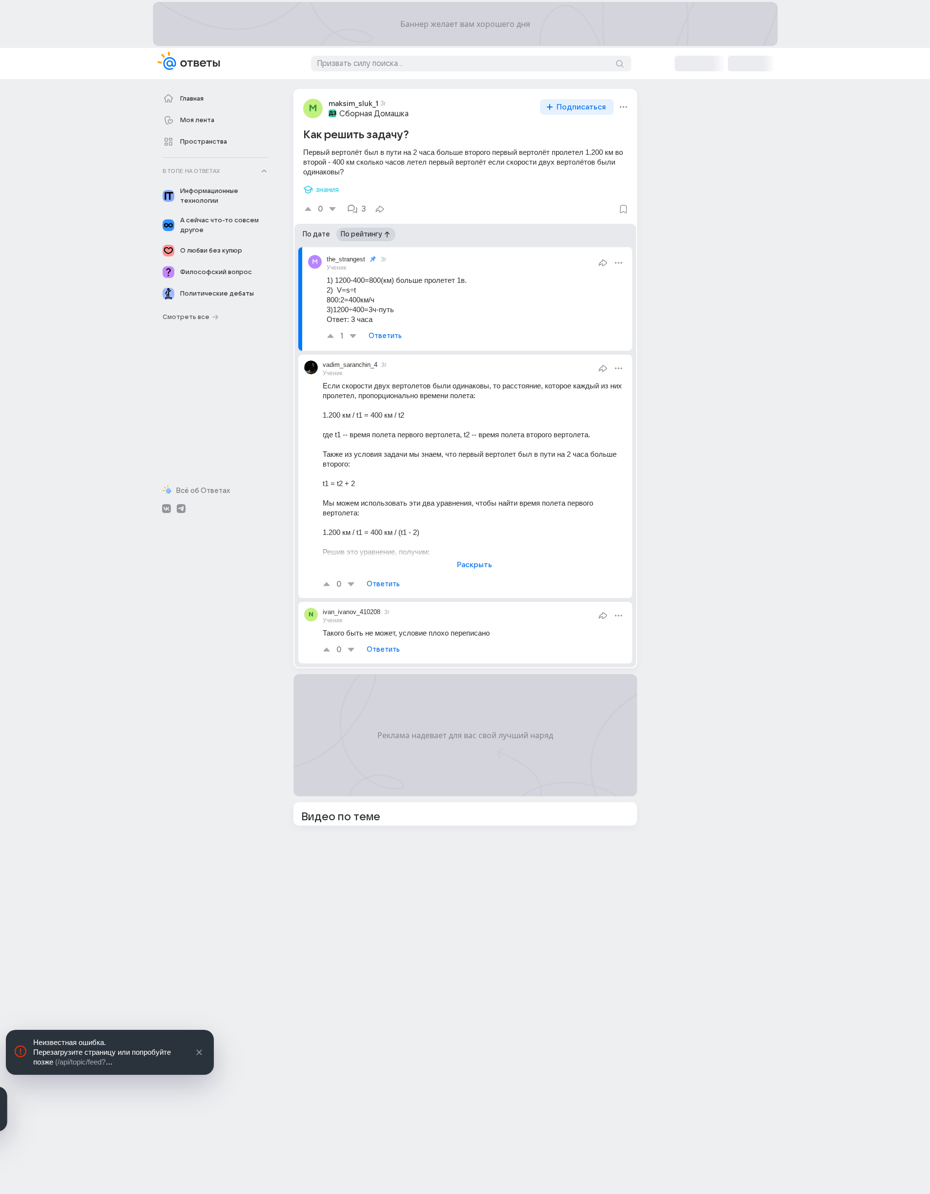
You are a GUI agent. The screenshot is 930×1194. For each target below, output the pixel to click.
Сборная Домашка (374, 113)
